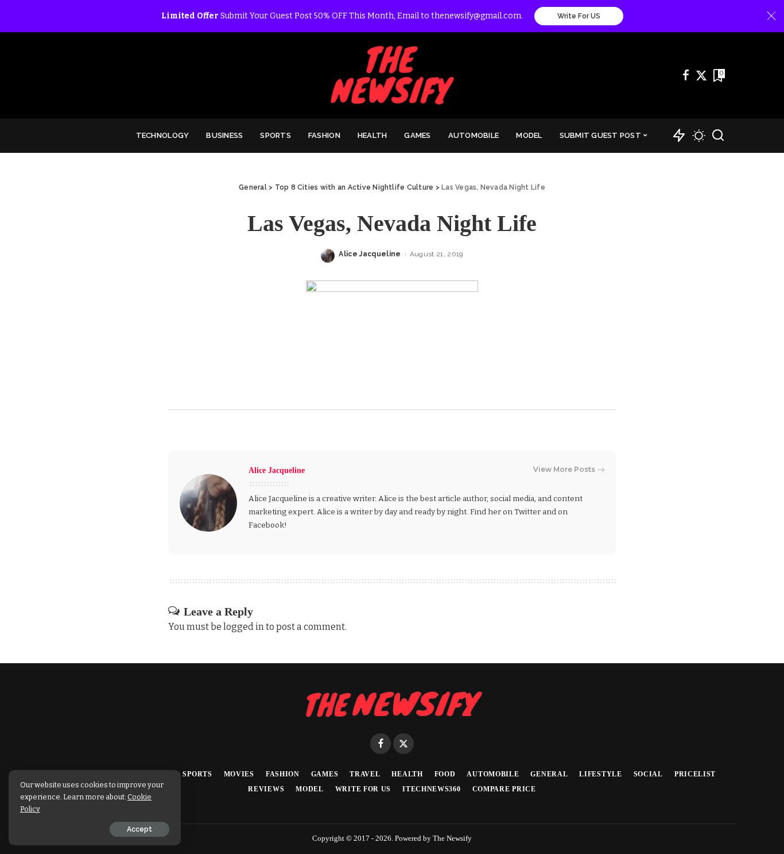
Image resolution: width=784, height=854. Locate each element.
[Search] (718, 135)
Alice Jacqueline (370, 254)
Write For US (578, 16)
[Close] (771, 16)
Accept (139, 829)
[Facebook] (686, 75)
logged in (243, 626)
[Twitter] (701, 75)
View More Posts (564, 469)
